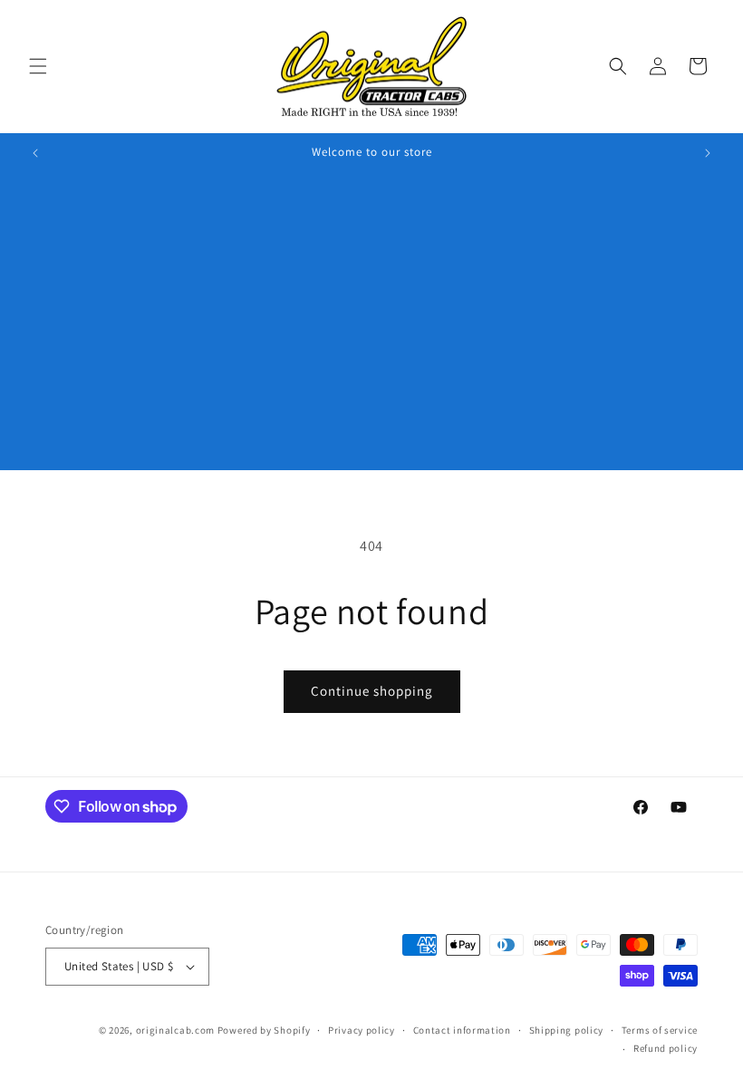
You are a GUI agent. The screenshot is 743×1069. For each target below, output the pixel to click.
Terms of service (660, 1030)
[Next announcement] (708, 153)
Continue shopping (372, 690)
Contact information (462, 1030)
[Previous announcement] (35, 153)
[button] (38, 66)
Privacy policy (361, 1030)
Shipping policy (566, 1030)
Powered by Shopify (264, 1030)
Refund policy (665, 1048)
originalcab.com (176, 1030)
